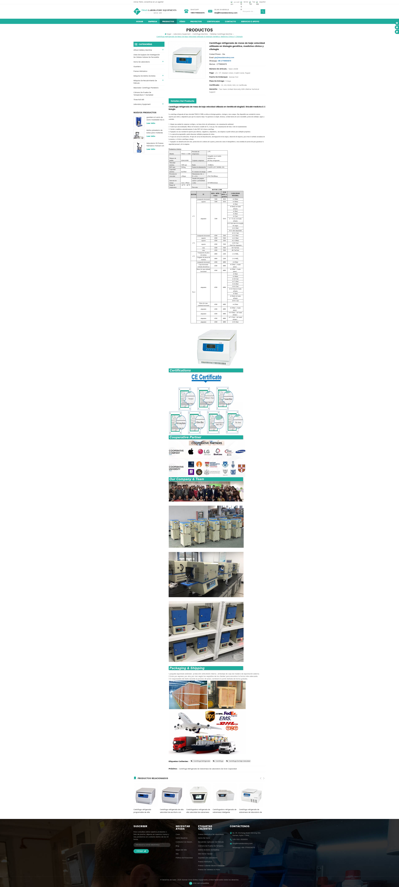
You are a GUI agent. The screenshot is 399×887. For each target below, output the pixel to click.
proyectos (196, 21)
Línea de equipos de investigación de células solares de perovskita (147, 56)
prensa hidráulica (140, 71)
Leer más (151, 123)
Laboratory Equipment (182, 34)
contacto (230, 21)
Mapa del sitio (181, 850)
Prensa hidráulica (205, 862)
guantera (137, 66)
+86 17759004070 (248, 847)
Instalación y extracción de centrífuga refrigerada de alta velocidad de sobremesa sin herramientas (198, 811)
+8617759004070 (197, 13)
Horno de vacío (204, 838)
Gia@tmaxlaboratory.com (225, 13)
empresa (152, 21)
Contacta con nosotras (184, 842)
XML (177, 854)
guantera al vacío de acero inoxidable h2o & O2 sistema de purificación (155, 118)
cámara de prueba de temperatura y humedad (143, 93)
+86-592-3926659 (240, 839)
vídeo (182, 21)
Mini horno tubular (205, 854)
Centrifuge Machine (200, 34)
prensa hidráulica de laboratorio (211, 834)
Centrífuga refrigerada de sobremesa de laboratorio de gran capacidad (208, 769)
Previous (260, 778)
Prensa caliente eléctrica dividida (211, 866)
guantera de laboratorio (207, 858)
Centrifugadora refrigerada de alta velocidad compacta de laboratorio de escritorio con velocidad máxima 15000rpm (251, 811)
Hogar (139, 21)
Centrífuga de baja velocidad (239, 761)
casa (178, 834)
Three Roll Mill (139, 99)
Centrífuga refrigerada (201, 761)
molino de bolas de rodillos (208, 850)
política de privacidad (184, 858)
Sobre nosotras (181, 838)
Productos (168, 21)
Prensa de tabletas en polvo (209, 870)
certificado (213, 21)
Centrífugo (219, 761)
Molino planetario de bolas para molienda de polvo (155, 131)
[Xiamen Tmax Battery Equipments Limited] (155, 11)
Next (263, 778)
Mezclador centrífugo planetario (146, 88)
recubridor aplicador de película (211, 842)
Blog (177, 846)
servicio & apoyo (250, 21)
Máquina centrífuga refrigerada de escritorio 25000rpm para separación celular (224, 811)
